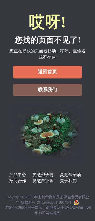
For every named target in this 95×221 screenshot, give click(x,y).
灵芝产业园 (43, 180)
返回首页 (47, 71)
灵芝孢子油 (70, 174)
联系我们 (47, 89)
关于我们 (68, 180)
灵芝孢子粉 (43, 174)
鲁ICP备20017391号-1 (54, 202)
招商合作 (17, 180)
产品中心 (17, 174)
